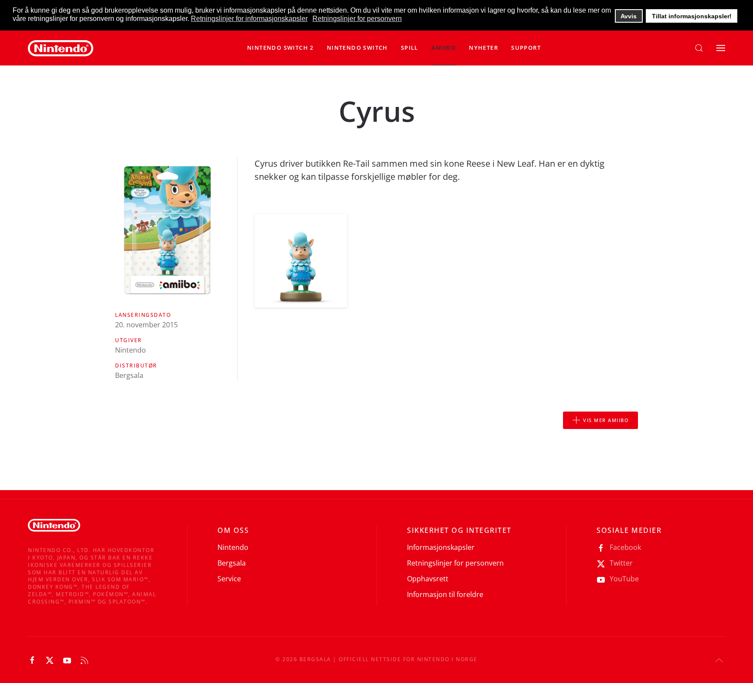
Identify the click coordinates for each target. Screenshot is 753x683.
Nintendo (232, 547)
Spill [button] (409, 47)
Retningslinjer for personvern (455, 563)
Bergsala (231, 563)
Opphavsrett (427, 578)
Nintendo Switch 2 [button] (280, 47)
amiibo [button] (443, 47)
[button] (357, 48)
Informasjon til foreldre (445, 594)
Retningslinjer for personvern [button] (357, 18)
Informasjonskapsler (441, 547)
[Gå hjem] (60, 48)
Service (229, 578)
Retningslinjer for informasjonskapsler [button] (249, 18)
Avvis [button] (629, 16)
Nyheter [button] (483, 47)
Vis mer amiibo (606, 420)
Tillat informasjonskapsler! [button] (692, 16)
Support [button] (526, 47)
